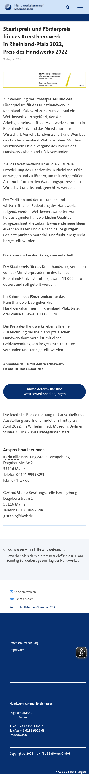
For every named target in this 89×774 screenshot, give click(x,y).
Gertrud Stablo (15, 492)
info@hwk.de (19, 735)
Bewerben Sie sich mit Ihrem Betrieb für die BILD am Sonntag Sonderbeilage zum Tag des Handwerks (44, 558)
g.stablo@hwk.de (18, 516)
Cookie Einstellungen (71, 772)
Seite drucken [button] (24, 599)
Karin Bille (11, 456)
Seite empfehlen (25, 592)
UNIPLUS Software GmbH (53, 754)
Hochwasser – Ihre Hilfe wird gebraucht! (36, 549)
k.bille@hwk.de (16, 480)
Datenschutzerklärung (24, 643)
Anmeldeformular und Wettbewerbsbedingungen (44, 391)
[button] (68, 7)
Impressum (17, 650)
